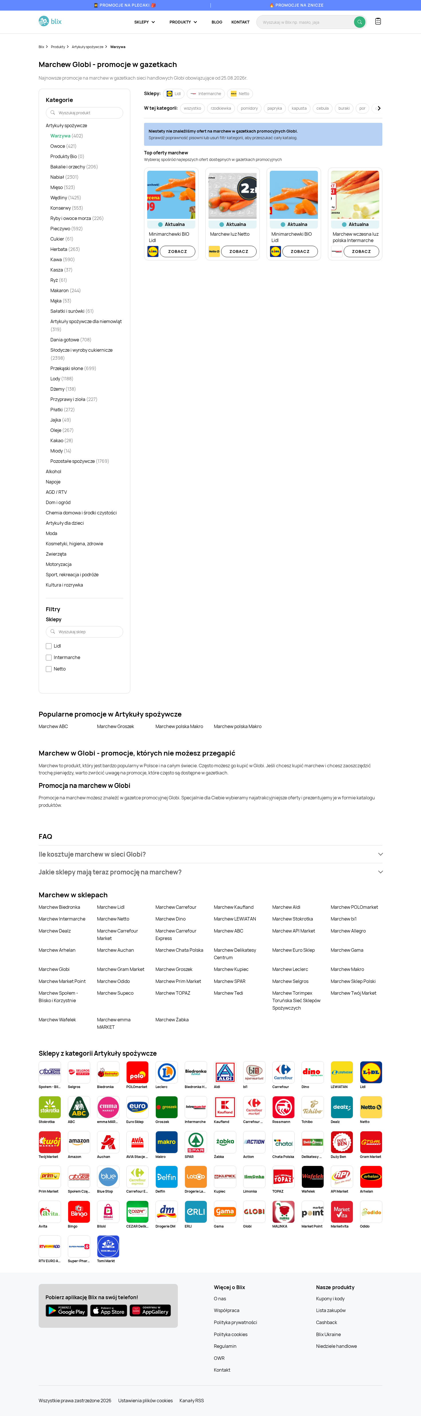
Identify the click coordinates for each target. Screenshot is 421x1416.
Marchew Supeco (115, 993)
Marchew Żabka (172, 1019)
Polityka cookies (230, 1334)
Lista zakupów (331, 1310)
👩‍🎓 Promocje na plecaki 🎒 (124, 5)
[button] (210, 854)
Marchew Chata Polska (179, 950)
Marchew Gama (347, 950)
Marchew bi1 (344, 919)
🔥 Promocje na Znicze (296, 5)
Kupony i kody (330, 1298)
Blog (217, 22)
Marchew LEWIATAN (235, 919)
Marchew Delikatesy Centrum (235, 954)
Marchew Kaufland (233, 907)
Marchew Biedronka (59, 907)
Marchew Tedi (228, 993)
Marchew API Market (293, 931)
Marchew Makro (347, 969)
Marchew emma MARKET (114, 1023)
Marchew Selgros (290, 981)
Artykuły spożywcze (87, 46)
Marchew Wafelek (57, 1019)
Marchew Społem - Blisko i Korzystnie (58, 997)
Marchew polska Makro (179, 726)
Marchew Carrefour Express (176, 934)
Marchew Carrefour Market (117, 934)
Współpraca (226, 1310)
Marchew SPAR (229, 981)
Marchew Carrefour (176, 907)
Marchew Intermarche (62, 919)
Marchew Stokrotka (292, 919)
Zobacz (177, 251)
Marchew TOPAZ (173, 993)
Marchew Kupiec (231, 969)
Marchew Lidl (111, 907)
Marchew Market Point (62, 981)
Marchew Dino (171, 919)
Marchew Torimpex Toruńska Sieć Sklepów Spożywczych (296, 1000)
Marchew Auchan (115, 950)
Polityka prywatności (235, 1322)
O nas (220, 1298)
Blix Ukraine (328, 1334)
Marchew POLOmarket (354, 907)
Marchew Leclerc (290, 969)
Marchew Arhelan (57, 950)
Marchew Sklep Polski (353, 981)
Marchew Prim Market (178, 981)
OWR (219, 1358)
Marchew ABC (53, 726)
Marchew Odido (113, 981)
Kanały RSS (192, 1400)
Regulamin (225, 1346)
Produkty (58, 46)
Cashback (326, 1322)
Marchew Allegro (348, 931)
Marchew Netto (113, 919)
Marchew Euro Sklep (293, 950)
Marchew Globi (54, 969)
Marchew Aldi (286, 907)
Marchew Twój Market (353, 993)
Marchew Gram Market (120, 969)
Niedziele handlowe (336, 1346)
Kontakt (240, 22)
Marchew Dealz (55, 931)
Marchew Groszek (115, 726)
